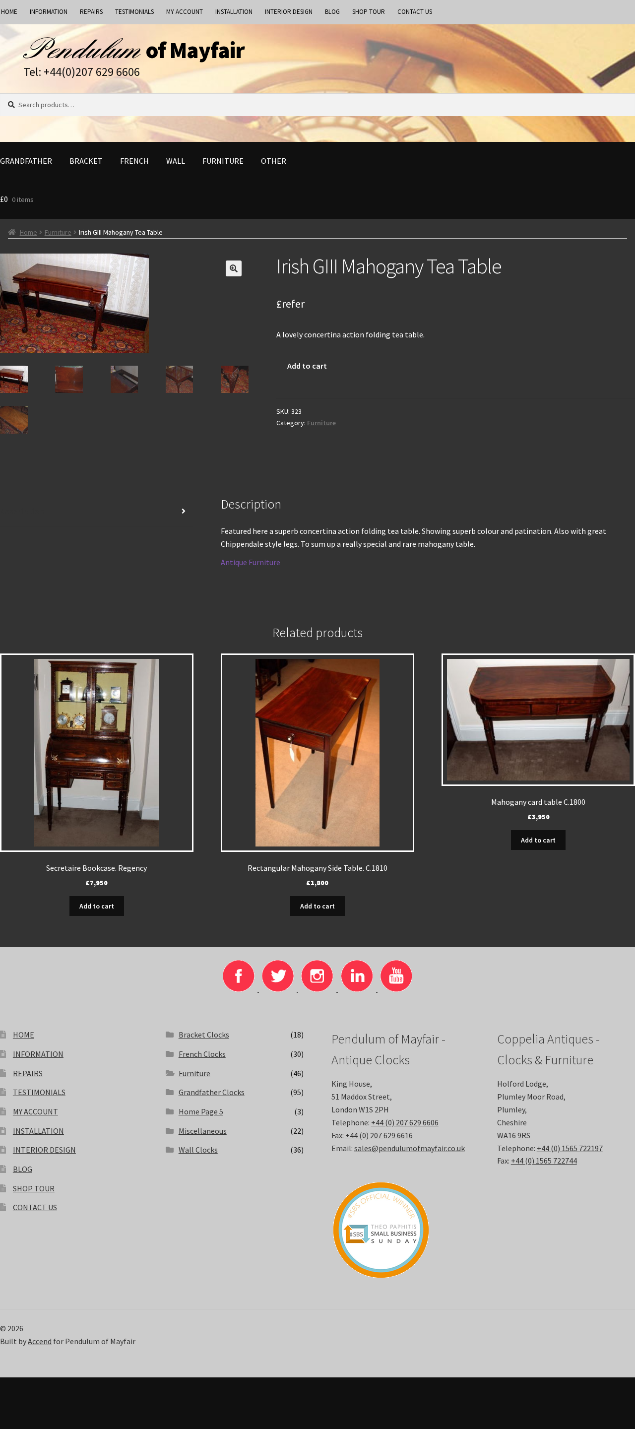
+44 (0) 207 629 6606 (405, 1122)
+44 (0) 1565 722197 (570, 1148)
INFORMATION (48, 11)
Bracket (86, 161)
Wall (175, 161)
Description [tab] (22, 511)
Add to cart (307, 366)
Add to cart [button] (96, 906)
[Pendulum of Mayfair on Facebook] (239, 989)
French (134, 161)
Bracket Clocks (204, 1034)
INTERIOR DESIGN (289, 11)
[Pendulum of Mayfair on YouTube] (396, 989)
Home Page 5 (201, 1111)
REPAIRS (91, 11)
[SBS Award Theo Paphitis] (400, 1230)
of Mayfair (195, 50)
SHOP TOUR (368, 11)
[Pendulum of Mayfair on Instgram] (318, 989)
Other (273, 161)
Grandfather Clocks (212, 1092)
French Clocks (202, 1054)
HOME (23, 1034)
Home (28, 232)
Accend (40, 1341)
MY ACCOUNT (184, 11)
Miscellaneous (203, 1131)
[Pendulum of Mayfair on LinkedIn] (358, 989)
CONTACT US (414, 11)
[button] (234, 268)
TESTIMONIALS (134, 11)
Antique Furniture (250, 562)
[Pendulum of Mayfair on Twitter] (278, 989)
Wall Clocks (198, 1150)
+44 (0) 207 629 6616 (379, 1135)
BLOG (332, 11)
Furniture (223, 161)
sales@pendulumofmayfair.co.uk (409, 1148)
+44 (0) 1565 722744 (544, 1161)
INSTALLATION (234, 11)
